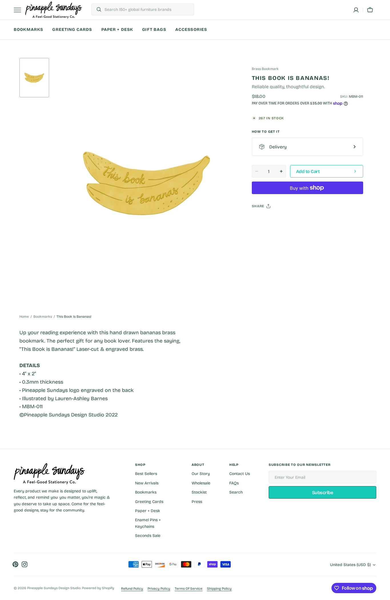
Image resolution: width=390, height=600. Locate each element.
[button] (356, 10)
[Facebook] (272, 220)
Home (24, 317)
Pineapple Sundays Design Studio (54, 588)
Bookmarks (42, 317)
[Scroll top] (383, 593)
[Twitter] (261, 220)
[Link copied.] (293, 220)
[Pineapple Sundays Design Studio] (53, 10)
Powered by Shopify (98, 588)
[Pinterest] (283, 220)
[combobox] (148, 9)
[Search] (97, 9)
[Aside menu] (19, 10)
